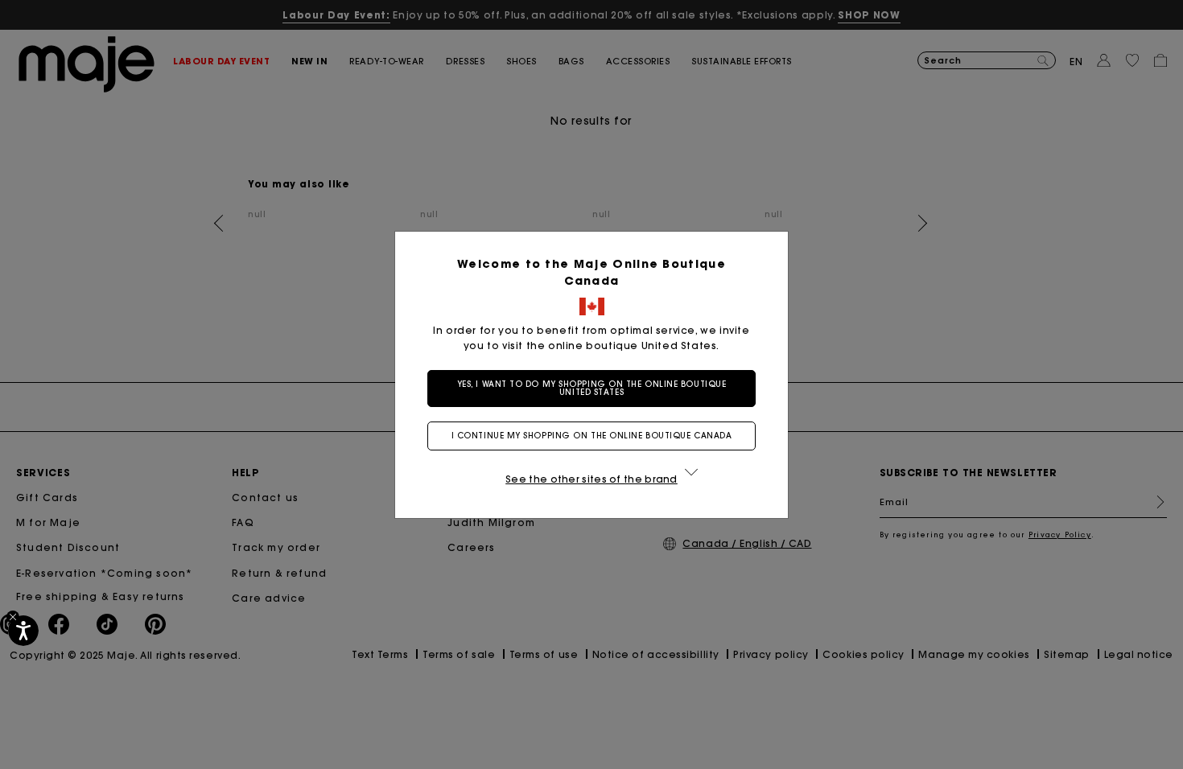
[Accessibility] (23, 630)
